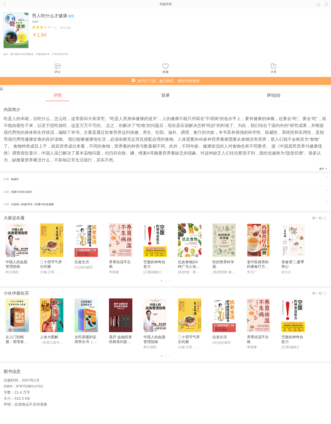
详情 (57, 95)
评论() (273, 95)
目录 (165, 95)
